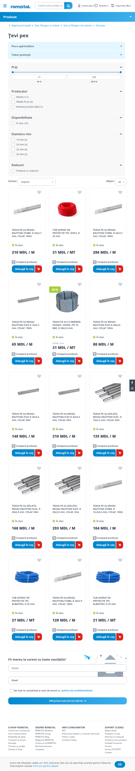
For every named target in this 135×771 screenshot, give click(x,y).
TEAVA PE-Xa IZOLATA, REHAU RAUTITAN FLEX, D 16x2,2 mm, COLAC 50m (107, 417)
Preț (14, 67)
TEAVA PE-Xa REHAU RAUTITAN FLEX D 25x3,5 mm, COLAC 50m (25, 417)
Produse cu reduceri (27, 170)
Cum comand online (17, 733)
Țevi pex (100, 25)
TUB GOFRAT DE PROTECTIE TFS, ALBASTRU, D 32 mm (23, 601)
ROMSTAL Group (43, 733)
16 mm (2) (21, 139)
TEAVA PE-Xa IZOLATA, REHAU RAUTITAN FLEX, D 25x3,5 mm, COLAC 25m (67, 509)
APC (64, 730)
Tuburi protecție (21, 54)
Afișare (110, 181)
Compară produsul (26, 262)
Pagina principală (21, 25)
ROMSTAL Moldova (44, 730)
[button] (129, 5)
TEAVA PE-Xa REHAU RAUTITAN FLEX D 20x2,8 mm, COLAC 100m (106, 325)
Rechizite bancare (43, 746)
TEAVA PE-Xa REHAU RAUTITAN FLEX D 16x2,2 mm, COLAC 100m (25, 325)
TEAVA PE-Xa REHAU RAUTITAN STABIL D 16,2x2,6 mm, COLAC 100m (108, 509)
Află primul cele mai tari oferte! (66, 700)
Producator (19, 91)
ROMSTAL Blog (42, 736)
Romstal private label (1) (29, 106)
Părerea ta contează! (114, 736)
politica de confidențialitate (77, 690)
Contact (108, 752)
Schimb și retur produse (116, 740)
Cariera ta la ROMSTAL (45, 743)
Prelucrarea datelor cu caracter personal (80, 733)
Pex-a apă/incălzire (23, 46)
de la (39, 81)
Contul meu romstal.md (19, 730)
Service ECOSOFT (113, 749)
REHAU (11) (22, 97)
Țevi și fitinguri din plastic (77, 25)
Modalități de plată (16, 736)
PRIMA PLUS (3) (24, 102)
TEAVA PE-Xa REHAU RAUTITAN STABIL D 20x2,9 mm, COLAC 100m (67, 601)
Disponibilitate (22, 117)
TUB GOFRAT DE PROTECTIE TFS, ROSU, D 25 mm (66, 233)
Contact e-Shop (15, 749)
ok (120, 764)
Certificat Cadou (69, 740)
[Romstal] (20, 5)
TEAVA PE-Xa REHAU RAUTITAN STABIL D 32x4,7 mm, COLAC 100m (108, 233)
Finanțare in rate (112, 733)
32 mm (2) (21, 154)
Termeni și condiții (16, 746)
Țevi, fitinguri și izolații (47, 25)
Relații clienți (110, 730)
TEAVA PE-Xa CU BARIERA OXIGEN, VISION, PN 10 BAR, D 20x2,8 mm (67, 325)
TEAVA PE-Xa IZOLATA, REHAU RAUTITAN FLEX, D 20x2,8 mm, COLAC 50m (26, 509)
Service (108, 746)
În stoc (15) (22, 123)
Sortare (12, 181)
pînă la (94, 81)
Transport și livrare (17, 740)
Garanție (12, 743)
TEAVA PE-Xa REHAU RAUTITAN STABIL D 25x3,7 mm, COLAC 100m (26, 233)
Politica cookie (68, 736)
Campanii (39, 749)
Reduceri (18, 165)
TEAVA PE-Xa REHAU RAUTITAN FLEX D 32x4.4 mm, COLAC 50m (66, 417)
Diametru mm (21, 134)
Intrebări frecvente (113, 743)
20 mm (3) (21, 144)
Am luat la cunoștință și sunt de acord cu (53, 690)
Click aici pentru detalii (45, 766)
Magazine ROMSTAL (44, 740)
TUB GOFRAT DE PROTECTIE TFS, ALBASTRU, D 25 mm (104, 601)
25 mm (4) (21, 149)
